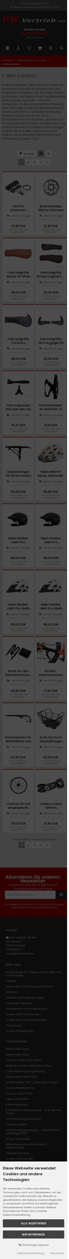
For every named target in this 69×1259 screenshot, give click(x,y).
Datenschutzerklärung (30, 1253)
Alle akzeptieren (33, 1223)
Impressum (57, 1253)
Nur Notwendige (33, 1234)
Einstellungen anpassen (35, 1244)
